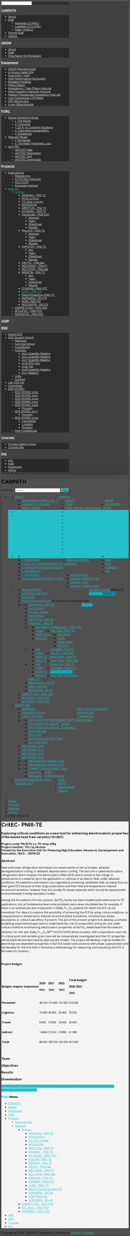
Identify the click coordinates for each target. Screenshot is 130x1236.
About (12, 16)
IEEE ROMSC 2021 (26, 395)
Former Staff (16, 33)
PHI (3, 454)
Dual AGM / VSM (19, 75)
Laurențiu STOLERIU (28, 26)
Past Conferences (26, 430)
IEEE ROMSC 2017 (26, 411)
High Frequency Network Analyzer (29, 91)
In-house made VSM (21, 72)
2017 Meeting (30, 373)
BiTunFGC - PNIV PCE (28, 311)
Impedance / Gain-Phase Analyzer (29, 88)
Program (27, 408)
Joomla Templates (82, 1233)
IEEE (4, 328)
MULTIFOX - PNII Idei (35, 269)
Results (33, 227)
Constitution (22, 347)
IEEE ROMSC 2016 (26, 418)
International (16, 172)
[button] (65, 861)
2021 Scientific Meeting (36, 353)
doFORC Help (23, 150)
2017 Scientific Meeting (36, 360)
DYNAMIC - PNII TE (34, 211)
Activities (20, 350)
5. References (23, 134)
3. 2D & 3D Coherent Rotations (34, 127)
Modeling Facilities (19, 82)
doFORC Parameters (28, 153)
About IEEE (15, 334)
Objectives (35, 224)
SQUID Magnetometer (22, 69)
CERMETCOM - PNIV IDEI (31, 307)
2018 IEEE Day (31, 363)
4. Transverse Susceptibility (32, 130)
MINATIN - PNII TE (33, 272)
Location (27, 424)
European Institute (26, 185)
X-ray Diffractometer (21, 104)
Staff (11, 20)
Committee (15, 385)
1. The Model (23, 121)
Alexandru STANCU (27, 23)
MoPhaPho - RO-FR (34, 298)
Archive (19, 192)
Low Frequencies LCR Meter (26, 98)
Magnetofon (22, 176)
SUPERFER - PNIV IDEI (29, 314)
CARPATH (8, 10)
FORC (5, 111)
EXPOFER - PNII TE (34, 246)
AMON (6, 43)
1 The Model (22, 140)
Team (32, 221)
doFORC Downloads (28, 159)
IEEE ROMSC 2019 (26, 401)
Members (21, 340)
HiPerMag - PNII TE (34, 195)
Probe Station (16, 85)
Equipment (9, 62)
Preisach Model (17, 137)
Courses (7, 437)
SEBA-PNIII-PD (31, 301)
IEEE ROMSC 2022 (26, 392)
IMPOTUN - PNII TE (34, 208)
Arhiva (12, 470)
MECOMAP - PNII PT (35, 266)
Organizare (15, 467)
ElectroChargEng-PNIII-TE (38, 295)
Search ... (8, 490)
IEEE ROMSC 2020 (26, 398)
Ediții (11, 463)
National (13, 188)
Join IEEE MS (16, 382)
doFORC (13, 146)
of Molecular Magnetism (70, 601)
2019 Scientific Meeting (36, 356)
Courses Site (16, 447)
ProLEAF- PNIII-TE (33, 230)
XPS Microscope (18, 101)
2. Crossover (22, 124)
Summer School (25, 344)
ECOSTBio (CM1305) (28, 179)
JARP (5, 321)
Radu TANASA (24, 29)
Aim (30, 250)
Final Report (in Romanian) (24, 56)
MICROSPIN (29, 205)
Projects (8, 166)
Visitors (12, 36)
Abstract (33, 217)
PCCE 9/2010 (30, 198)
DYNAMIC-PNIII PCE (34, 288)
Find (64, 490)
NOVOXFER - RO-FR (35, 304)
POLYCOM (21, 182)
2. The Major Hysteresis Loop (33, 143)
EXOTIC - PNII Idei (33, 262)
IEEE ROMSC (16, 389)
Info (10, 460)
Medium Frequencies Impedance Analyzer (34, 94)
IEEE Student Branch (21, 337)
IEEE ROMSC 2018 (26, 405)
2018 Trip (27, 366)
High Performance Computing (27, 78)
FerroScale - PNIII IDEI (35, 214)
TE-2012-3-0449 (32, 201)
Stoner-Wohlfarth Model (23, 117)
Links (18, 376)
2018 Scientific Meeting (36, 369)
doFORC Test (23, 156)
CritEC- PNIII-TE (32, 291)
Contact (20, 379)
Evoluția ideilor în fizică (22, 444)
